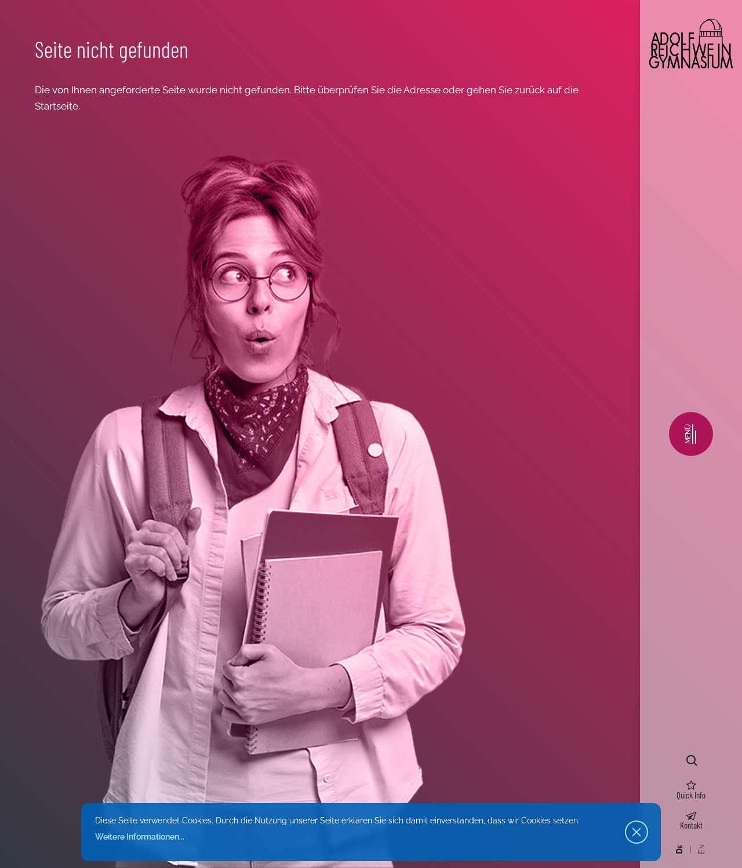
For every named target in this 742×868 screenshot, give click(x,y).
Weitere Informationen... (139, 836)
